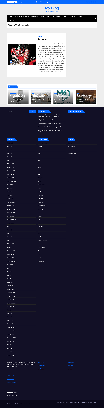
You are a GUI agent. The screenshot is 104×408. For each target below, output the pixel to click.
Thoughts (40, 177)
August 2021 (10, 264)
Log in (70, 143)
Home (10, 16)
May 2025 (9, 191)
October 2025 (10, 177)
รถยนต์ (39, 233)
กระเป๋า (39, 188)
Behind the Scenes (42, 143)
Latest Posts (41, 362)
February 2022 (11, 244)
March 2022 (10, 240)
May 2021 (9, 275)
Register (70, 365)
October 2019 (10, 334)
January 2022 (10, 247)
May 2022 (9, 233)
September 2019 (11, 337)
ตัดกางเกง (40, 209)
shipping (40, 167)
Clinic (39, 150)
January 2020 (10, 324)
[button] (93, 18)
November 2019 (11, 331)
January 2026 (10, 167)
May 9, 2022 (42, 41)
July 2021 (9, 268)
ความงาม (40, 198)
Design (39, 153)
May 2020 (9, 313)
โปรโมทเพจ (41, 261)
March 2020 (10, 320)
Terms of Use (10, 379)
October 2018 (10, 355)
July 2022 (9, 226)
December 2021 (11, 251)
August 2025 (10, 184)
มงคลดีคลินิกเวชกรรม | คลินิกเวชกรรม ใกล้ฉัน (62, 96)
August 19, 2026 (37, 99)
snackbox (40, 170)
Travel (39, 181)
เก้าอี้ (39, 251)
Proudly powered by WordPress (13, 403)
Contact (12, 20)
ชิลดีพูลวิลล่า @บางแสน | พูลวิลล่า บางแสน (40, 96)
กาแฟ (39, 191)
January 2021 (10, 289)
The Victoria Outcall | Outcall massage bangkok (85, 97)
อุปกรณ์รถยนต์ (41, 247)
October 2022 (10, 216)
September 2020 (11, 303)
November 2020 (11, 296)
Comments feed (72, 150)
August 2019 (10, 341)
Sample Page (45, 16)
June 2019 (10, 348)
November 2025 (11, 174)
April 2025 (9, 195)
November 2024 (11, 212)
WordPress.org (72, 153)
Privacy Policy (10, 375)
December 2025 (11, 170)
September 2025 (11, 181)
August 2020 (10, 306)
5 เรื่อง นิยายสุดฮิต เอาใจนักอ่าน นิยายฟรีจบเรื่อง (26, 16)
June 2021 (10, 271)
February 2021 (11, 285)
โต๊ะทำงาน (40, 257)
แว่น (39, 254)
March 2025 (10, 198)
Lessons (40, 160)
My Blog (52, 8)
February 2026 (11, 164)
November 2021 (11, 254)
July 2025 (9, 188)
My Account (71, 362)
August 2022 (10, 223)
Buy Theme (41, 369)
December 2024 (11, 209)
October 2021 (10, 257)
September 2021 (11, 261)
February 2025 (11, 202)
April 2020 (9, 317)
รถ (38, 230)
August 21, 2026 (15, 99)
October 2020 (10, 299)
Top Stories (56, 16)
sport (39, 174)
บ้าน (39, 223)
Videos (72, 16)
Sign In (70, 369)
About (80, 16)
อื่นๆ (55, 93)
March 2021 (10, 282)
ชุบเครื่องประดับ (42, 205)
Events (65, 16)
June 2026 (10, 150)
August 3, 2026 (82, 99)
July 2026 (9, 146)
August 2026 (10, 143)
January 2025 (10, 205)
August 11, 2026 (60, 99)
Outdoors (40, 164)
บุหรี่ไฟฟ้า (39, 36)
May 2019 (9, 351)
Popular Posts (41, 365)
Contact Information (12, 382)
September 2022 (11, 219)
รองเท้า (39, 237)
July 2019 (9, 344)
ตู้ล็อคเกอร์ (40, 216)
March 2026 (10, 160)
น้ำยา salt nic (42, 39)
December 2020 (11, 292)
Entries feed (71, 146)
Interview (40, 157)
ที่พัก (33, 93)
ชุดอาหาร (40, 202)
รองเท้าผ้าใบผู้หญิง (42, 240)
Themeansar (31, 403)
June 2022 (10, 230)
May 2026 (9, 153)
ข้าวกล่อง (40, 195)
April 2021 (9, 278)
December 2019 (11, 327)
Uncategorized (13, 93)
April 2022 (9, 237)
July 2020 (9, 310)
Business (40, 146)
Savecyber (50, 41)
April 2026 (9, 157)
